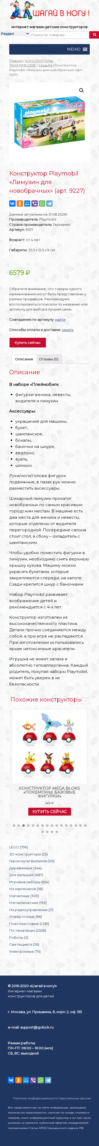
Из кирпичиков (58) (26, 889)
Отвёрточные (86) (25, 916)
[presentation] (74, 700)
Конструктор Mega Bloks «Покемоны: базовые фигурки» (49, 792)
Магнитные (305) (24, 896)
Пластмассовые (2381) (29, 924)
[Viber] (34, 203)
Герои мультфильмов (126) (32, 861)
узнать (67, 330)
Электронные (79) (25, 951)
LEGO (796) (18, 847)
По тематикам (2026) (27, 930)
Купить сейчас (28, 342)
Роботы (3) (18, 937)
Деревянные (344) (25, 868)
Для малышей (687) (26, 875)
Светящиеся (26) (24, 944)
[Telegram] (49, 203)
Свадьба (45, 65)
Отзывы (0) (48, 359)
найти (60, 319)
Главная (15, 61)
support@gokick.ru (37, 1027)
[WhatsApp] (42, 203)
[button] (74, 49)
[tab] (24, 359)
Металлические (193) (27, 903)
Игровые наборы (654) (29, 882)
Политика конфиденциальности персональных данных (52, 1098)
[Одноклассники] (20, 203)
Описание (24, 359)
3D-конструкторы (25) (28, 854)
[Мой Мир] (27, 203)
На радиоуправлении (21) (31, 910)
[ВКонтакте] (12, 203)
